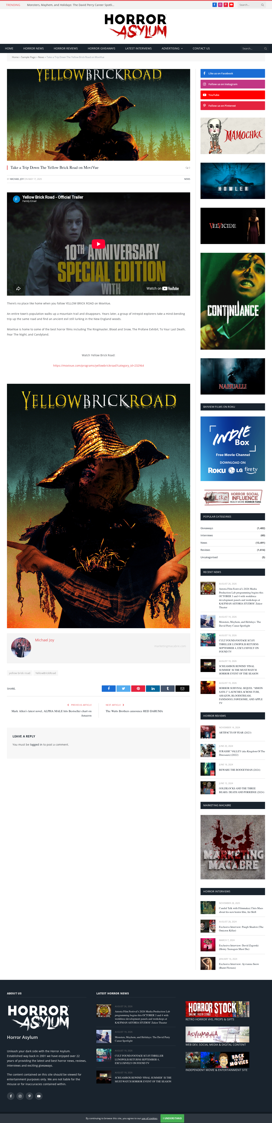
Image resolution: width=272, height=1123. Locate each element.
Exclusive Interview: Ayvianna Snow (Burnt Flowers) (239, 965)
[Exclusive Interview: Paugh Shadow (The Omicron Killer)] (208, 926)
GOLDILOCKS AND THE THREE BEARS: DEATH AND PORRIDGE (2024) (241, 790)
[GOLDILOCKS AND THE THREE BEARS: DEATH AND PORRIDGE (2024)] (208, 787)
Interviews (207, 535)
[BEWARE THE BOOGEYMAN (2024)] (208, 769)
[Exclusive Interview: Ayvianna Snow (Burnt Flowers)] (208, 963)
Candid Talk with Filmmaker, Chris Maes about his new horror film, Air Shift (241, 910)
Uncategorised (209, 557)
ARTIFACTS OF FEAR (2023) (235, 732)
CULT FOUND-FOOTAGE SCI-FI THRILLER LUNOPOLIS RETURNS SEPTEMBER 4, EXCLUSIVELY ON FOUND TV (239, 646)
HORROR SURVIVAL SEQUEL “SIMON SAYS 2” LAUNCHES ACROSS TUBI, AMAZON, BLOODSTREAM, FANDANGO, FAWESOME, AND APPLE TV (241, 695)
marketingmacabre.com (170, 646)
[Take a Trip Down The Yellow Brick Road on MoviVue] (98, 115)
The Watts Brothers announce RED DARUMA (134, 711)
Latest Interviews (138, 48)
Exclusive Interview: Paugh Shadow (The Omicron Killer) (241, 928)
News (41, 57)
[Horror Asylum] (136, 26)
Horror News (33, 48)
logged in (36, 744)
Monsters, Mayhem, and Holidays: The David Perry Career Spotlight (71, 5)
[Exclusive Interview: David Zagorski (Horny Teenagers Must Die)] (208, 944)
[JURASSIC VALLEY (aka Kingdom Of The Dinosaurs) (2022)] (208, 750)
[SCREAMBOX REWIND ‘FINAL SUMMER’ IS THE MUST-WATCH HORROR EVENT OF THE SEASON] (208, 665)
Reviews (205, 550)
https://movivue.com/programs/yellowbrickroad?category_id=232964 (98, 365)
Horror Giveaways (101, 48)
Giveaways (207, 528)
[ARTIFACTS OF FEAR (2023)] (208, 731)
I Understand (172, 1118)
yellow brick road (19, 673)
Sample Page (28, 57)
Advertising (170, 48)
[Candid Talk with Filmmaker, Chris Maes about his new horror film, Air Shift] (208, 907)
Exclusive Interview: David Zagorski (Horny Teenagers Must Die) (239, 947)
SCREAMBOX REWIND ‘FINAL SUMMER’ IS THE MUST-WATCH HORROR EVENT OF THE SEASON (238, 669)
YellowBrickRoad (45, 673)
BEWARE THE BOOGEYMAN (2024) (239, 770)
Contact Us (201, 48)
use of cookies (149, 1118)
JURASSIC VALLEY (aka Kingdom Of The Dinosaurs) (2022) (242, 753)
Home (9, 48)
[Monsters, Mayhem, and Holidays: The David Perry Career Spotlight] (208, 621)
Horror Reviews (66, 48)
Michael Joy (17, 178)
